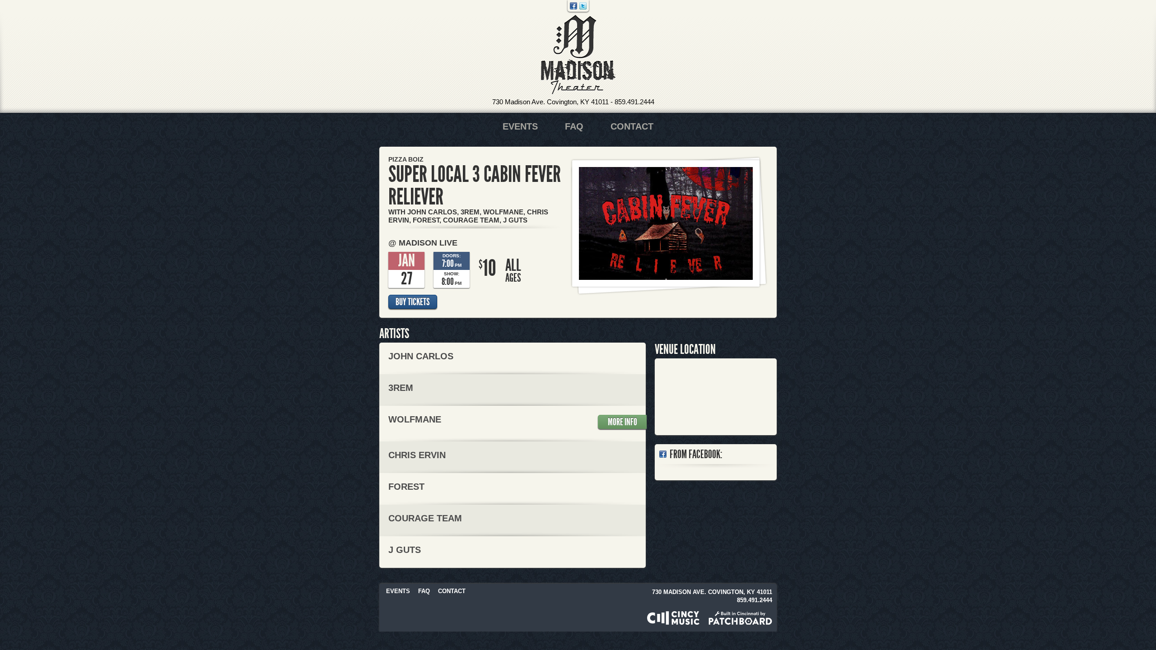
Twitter (583, 5)
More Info (622, 422)
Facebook (573, 5)
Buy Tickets (413, 302)
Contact (632, 126)
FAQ (574, 126)
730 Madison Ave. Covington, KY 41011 (550, 102)
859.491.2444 (634, 102)
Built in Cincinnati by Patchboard (740, 618)
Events (520, 126)
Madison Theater (578, 55)
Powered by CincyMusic (673, 618)
